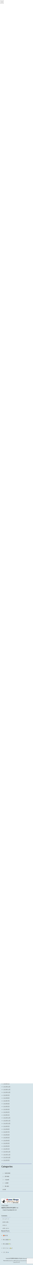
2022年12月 (6, 1118)
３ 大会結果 (5, 1179)
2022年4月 (6, 1140)
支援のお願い (5, 1222)
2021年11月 (6, 1154)
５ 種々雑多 (5, 1186)
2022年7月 (6, 1132)
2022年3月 (6, 1143)
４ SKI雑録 (5, 1183)
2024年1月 (6, 1084)
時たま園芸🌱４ (7, 1239)
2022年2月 (6, 1146)
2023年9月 (6, 1095)
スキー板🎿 (6, 1252)
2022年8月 (6, 1129)
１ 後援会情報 (6, 1173)
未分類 (4, 1189)
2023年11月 (6, 1089)
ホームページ (5, 1219)
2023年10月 (6, 1092)
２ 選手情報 (5, 1176)
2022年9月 (6, 1126)
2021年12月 (6, 1152)
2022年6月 (6, 1135)
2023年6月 (6, 1103)
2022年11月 (6, 1120)
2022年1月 (6, 1149)
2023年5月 (6, 1106)
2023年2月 (6, 1112)
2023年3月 (6, 1109)
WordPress (11, 1260)
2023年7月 (6, 1101)
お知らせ (4, 1225)
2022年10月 (6, 1123)
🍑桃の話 (5, 1235)
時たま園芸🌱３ (7, 1243)
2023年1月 (6, 1115)
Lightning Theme (19, 1260)
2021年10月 (6, 1157)
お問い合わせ (5, 1228)
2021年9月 (6, 1160)
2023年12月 (6, 1086)
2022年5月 (6, 1137)
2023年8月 (6, 1098)
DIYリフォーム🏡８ (8, 1248)
